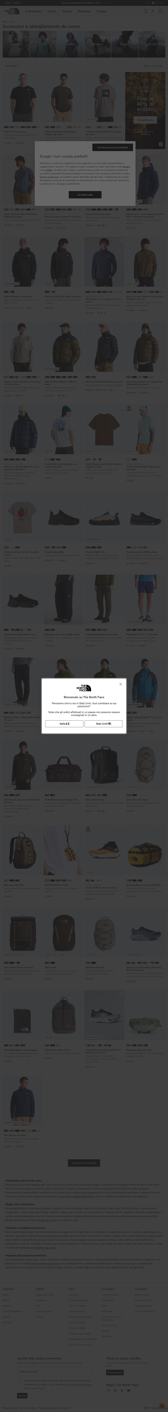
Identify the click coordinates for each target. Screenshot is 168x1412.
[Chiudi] (121, 684)
